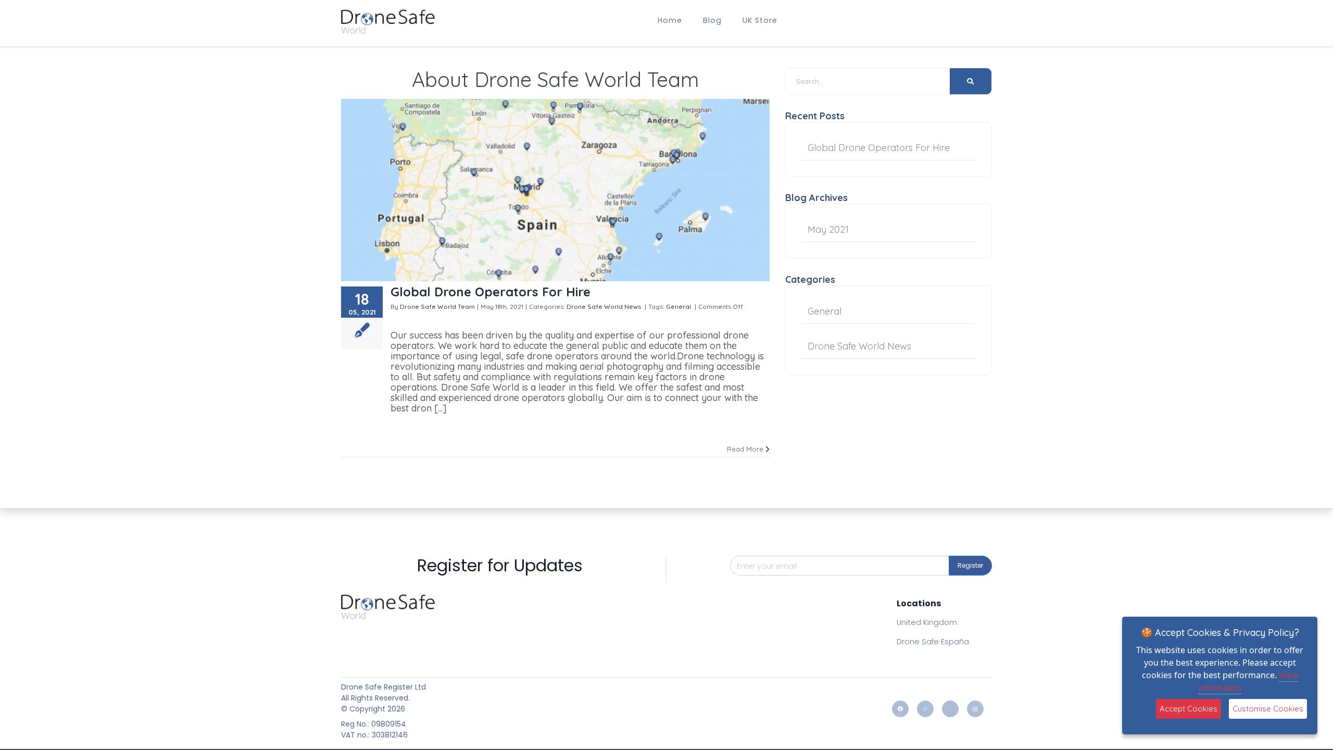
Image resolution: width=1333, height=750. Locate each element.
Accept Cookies (1188, 709)
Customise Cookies (1268, 709)
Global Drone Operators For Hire (490, 291)
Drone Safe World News (604, 306)
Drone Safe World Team (437, 306)
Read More (746, 449)
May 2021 (828, 229)
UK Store (760, 20)
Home (670, 20)
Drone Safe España (933, 641)
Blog (712, 20)
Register (970, 565)
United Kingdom (927, 622)
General (678, 306)
